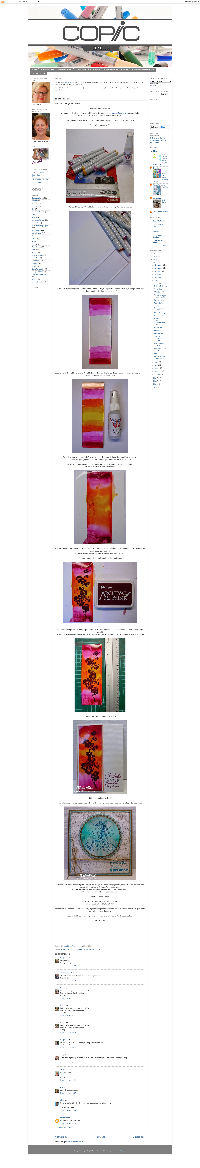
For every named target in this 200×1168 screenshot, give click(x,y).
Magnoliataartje (160, 313)
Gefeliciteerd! (159, 289)
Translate (158, 86)
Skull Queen (164, 201)
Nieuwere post (62, 1137)
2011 (155, 384)
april (156, 365)
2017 (155, 253)
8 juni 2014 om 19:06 (68, 1110)
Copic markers (78, 949)
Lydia (34, 214)
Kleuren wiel (36, 182)
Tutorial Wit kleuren (158, 304)
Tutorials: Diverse (64, 70)
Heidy (34, 250)
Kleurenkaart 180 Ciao (40, 180)
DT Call (34, 279)
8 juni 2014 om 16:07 (68, 1093)
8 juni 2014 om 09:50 (68, 981)
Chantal (34, 263)
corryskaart (64, 1055)
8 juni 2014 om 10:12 (68, 998)
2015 (155, 259)
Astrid (70, 949)
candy (34, 266)
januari (157, 374)
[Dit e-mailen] (82, 946)
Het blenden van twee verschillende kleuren (160, 321)
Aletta (62, 1070)
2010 (155, 387)
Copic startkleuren (38, 172)
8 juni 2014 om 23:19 (68, 1123)
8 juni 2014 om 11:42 (68, 1063)
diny (33, 209)
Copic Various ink (38, 269)
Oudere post (139, 1137)
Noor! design (89, 949)
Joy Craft (35, 223)
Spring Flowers (159, 300)
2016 (155, 256)
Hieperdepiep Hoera (159, 309)
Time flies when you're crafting (160, 296)
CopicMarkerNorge (160, 221)
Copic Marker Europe (158, 225)
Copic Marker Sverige (158, 236)
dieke (62, 1100)
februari (158, 371)
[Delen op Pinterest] (90, 946)
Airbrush (35, 217)
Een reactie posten (65, 1128)
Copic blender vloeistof (40, 274)
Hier (56, 82)
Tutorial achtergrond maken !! (159, 338)
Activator (64, 949)
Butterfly (157, 330)
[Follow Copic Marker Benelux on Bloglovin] (160, 128)
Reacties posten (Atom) (74, 1142)
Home (34, 70)
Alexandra (157, 198)
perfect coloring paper (40, 226)
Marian (63, 988)
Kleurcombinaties (47, 70)
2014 (155, 262)
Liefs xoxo (158, 327)
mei (156, 362)
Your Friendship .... (161, 316)
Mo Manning (36, 230)
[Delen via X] (86, 946)
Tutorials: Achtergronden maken (116, 70)
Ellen (155, 151)
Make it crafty (37, 233)
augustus (158, 277)
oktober (158, 271)
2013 (155, 378)
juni (156, 283)
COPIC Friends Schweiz (158, 241)
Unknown (64, 1117)
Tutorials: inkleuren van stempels (87, 70)
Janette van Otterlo (67, 973)
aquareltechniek (37, 282)
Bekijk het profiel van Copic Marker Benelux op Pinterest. (158, 140)
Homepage (101, 1137)
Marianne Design (38, 220)
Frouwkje (35, 258)
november (159, 268)
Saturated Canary (38, 212)
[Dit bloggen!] (84, 946)
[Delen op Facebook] (88, 946)
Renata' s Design (159, 185)
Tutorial (97, 949)
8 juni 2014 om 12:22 (68, 1080)
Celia (33, 238)
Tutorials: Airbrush (38, 73)
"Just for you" (159, 292)
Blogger (123, 1151)
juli (156, 280)
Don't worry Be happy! (159, 344)
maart (157, 368)
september (159, 274)
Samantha (35, 261)
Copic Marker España (158, 231)
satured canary (37, 255)
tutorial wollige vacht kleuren (160, 357)
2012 (155, 381)
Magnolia (35, 203)
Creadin (156, 168)
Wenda (34, 201)
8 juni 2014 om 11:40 (68, 1048)
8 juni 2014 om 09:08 (68, 966)
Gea (61, 1087)
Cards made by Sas (160, 211)
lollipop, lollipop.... (160, 286)
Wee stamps (36, 247)
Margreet (63, 958)
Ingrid (34, 244)
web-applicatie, (70, 82)
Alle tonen (165, 245)
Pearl (156, 353)
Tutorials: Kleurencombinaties (143, 70)
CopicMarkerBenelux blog (118, 113)
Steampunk (158, 334)
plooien (34, 252)
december (159, 265)
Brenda (34, 236)
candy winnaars (37, 272)
